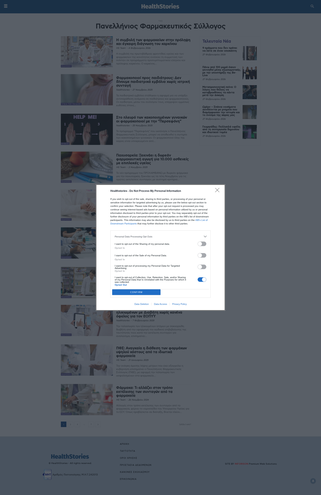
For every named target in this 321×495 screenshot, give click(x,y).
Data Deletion (141, 304)
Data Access (160, 304)
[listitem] (160, 236)
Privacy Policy (179, 304)
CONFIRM (136, 292)
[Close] (218, 191)
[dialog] (160, 247)
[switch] (202, 244)
